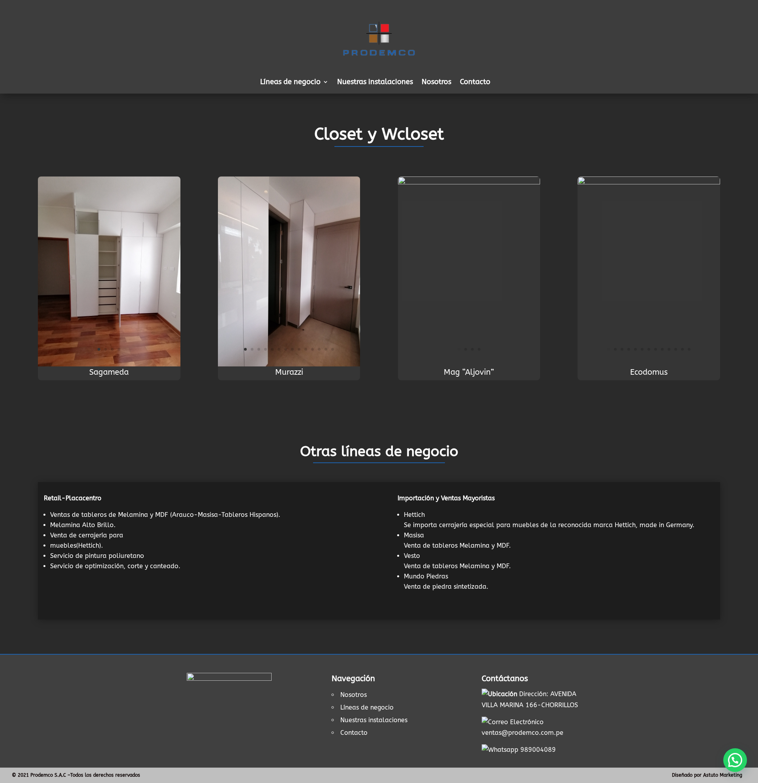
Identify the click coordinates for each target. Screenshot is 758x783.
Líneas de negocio (367, 707)
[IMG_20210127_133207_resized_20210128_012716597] (469, 182)
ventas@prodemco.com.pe (522, 732)
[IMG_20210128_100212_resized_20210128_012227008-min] (109, 364)
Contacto (475, 82)
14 (332, 349)
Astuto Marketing (722, 775)
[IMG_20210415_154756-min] (289, 364)
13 (326, 349)
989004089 (538, 749)
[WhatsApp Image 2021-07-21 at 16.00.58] (649, 182)
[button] (735, 760)
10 (305, 349)
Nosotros (436, 82)
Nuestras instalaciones (375, 82)
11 (312, 349)
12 (319, 349)
